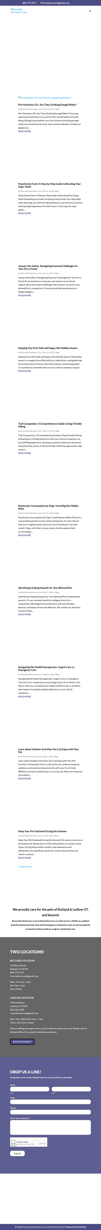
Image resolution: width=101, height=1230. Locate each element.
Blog (57, 109)
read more (24, 131)
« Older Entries (25, 866)
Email (13, 1098)
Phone (13, 1108)
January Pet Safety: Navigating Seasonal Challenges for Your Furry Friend (48, 267)
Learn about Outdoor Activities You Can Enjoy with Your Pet (48, 751)
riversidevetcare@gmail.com (24, 976)
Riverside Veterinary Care (31, 109)
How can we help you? (20, 1118)
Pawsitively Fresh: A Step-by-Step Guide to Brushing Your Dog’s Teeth (49, 185)
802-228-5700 (17, 1009)
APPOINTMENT (49, 49)
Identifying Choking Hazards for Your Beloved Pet (45, 587)
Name (13, 1085)
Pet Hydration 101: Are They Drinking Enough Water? (47, 104)
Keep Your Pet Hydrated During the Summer (42, 831)
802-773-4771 (29, 2)
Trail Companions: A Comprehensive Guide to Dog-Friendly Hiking (50, 425)
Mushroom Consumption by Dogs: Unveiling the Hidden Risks (48, 507)
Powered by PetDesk (76, 1227)
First (11, 1093)
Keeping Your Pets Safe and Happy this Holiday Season (47, 347)
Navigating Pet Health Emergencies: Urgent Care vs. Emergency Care (46, 668)
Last (53, 1093)
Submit (17, 1153)
